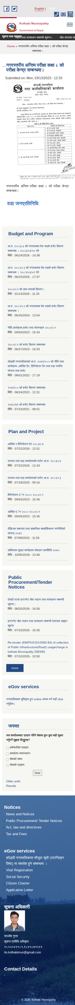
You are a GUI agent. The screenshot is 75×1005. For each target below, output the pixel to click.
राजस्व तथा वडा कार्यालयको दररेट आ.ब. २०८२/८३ (34, 478)
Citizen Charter (18, 883)
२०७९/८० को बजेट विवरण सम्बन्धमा (26, 387)
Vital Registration (19, 870)
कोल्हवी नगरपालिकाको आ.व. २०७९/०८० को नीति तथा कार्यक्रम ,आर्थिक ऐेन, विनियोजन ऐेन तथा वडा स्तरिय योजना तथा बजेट (36, 366)
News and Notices (20, 814)
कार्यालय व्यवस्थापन (20, 753)
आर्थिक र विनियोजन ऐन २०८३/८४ (26, 444)
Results (11, 785)
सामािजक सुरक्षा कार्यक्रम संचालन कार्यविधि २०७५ (33, 550)
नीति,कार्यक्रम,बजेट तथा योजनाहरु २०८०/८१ (32, 327)
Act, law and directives (23, 827)
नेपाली (52, 8)
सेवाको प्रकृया (17, 764)
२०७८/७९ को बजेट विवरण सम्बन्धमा (26, 404)
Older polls (13, 781)
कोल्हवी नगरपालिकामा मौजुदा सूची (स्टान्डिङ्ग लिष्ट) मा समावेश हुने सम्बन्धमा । (35, 861)
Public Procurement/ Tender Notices (34, 821)
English (39, 8)
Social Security (18, 877)
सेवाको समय (16, 759)
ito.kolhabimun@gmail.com (22, 952)
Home (11, 46)
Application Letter (19, 890)
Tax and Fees (16, 834)
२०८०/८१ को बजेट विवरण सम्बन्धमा (26, 344)
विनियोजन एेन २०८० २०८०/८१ (25, 494)
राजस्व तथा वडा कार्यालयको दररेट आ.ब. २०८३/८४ (34, 461)
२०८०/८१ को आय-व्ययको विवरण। (26, 289)
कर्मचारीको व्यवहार (19, 747)
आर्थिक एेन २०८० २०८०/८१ (24, 511)
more (14, 668)
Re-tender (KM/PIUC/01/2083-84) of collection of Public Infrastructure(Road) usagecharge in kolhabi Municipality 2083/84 (38, 647)
